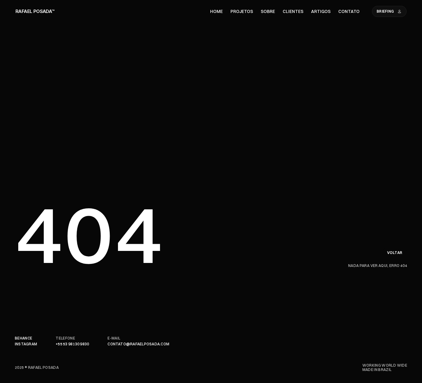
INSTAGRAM (26, 344)
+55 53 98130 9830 (72, 344)
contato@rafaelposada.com (138, 344)
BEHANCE (23, 338)
